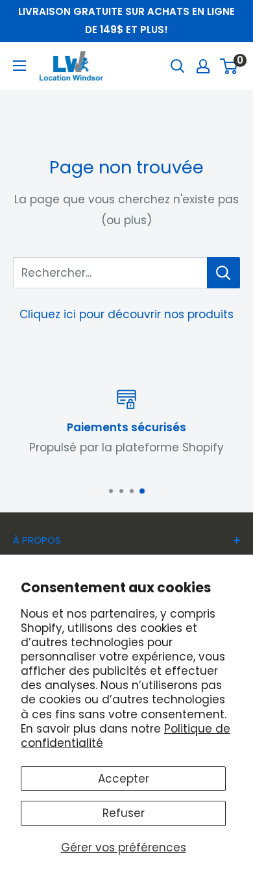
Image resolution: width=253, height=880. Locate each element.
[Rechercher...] (223, 272)
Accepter (123, 778)
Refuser (123, 813)
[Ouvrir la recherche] (178, 66)
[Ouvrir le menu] (19, 65)
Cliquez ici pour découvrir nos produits (126, 314)
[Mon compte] (203, 66)
